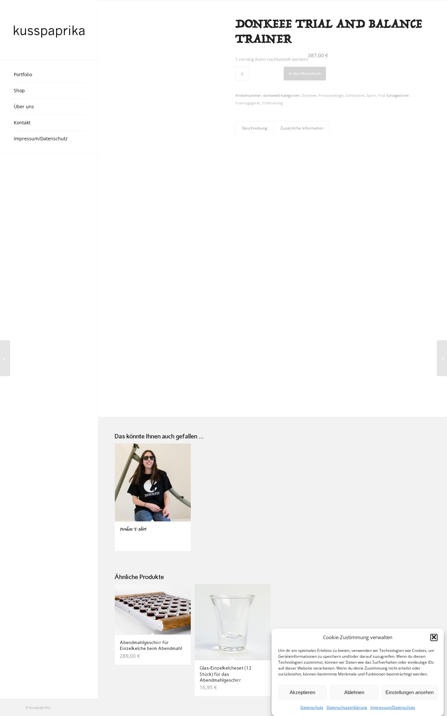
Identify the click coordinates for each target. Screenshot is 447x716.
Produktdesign (331, 95)
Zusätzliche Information (301, 128)
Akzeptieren (302, 692)
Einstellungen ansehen (409, 692)
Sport (371, 95)
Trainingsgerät (247, 102)
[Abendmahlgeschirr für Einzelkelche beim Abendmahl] (442, 358)
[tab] (254, 128)
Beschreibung (254, 128)
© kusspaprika (38, 707)
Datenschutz (311, 707)
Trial (381, 95)
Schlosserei (355, 95)
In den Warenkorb (305, 73)
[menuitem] (49, 75)
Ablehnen (354, 692)
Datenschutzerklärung (347, 707)
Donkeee (308, 95)
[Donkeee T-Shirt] (5, 358)
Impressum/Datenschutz (392, 707)
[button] (434, 637)
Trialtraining (272, 102)
